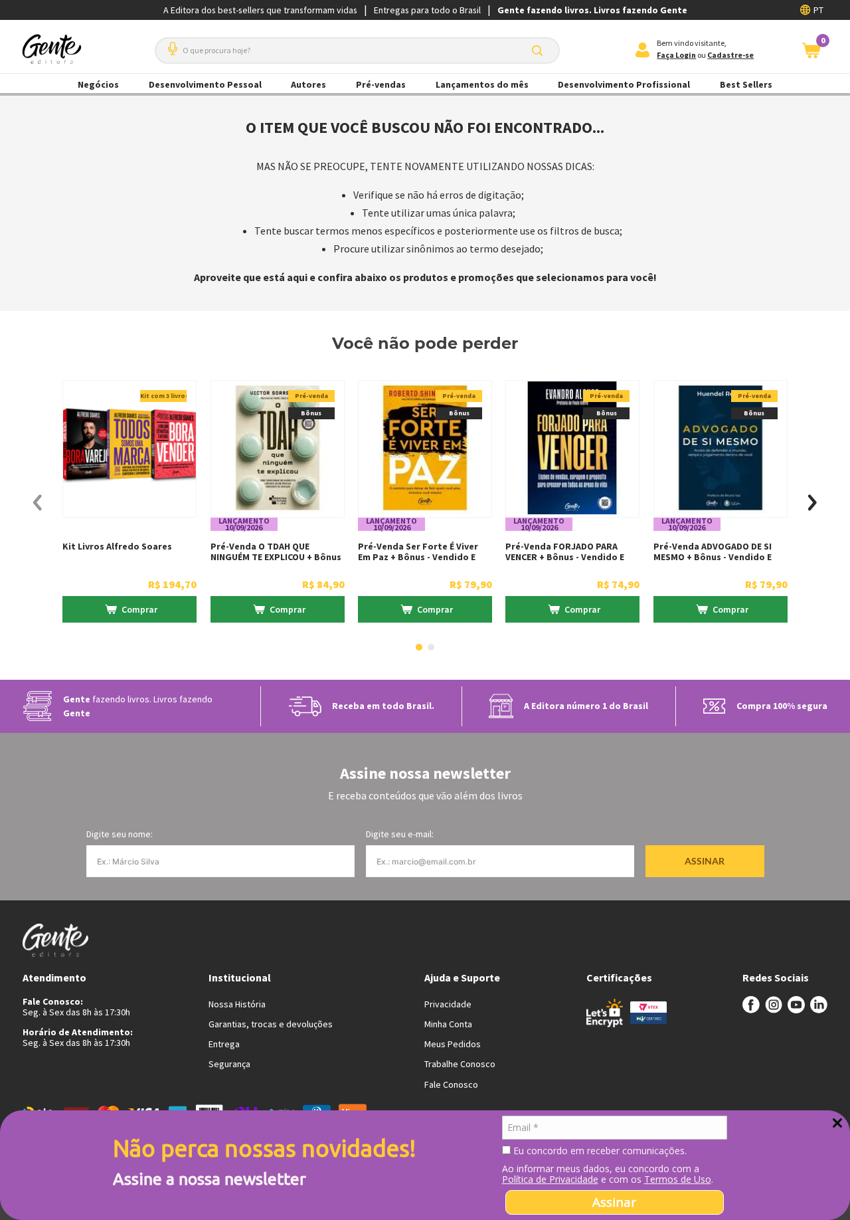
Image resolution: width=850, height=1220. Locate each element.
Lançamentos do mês (482, 84)
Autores (308, 84)
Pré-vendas (381, 84)
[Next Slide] (812, 503)
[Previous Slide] (37, 503)
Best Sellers (746, 84)
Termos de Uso (677, 1179)
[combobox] (357, 50)
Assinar (614, 1202)
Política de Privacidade (550, 1179)
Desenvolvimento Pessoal (205, 84)
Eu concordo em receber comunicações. (599, 1151)
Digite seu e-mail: (400, 834)
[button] (170, 43)
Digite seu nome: (119, 834)
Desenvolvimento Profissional (624, 84)
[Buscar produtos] (540, 50)
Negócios (98, 84)
